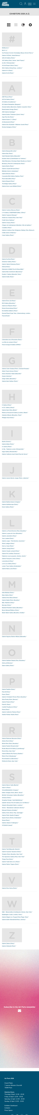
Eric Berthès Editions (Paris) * (10, 310)
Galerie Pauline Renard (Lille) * (10, 746)
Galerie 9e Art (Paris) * (8, 73)
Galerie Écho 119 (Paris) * (9, 300)
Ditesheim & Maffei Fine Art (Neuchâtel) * (13, 269)
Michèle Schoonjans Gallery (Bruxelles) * (13, 795)
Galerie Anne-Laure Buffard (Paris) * (12, 186)
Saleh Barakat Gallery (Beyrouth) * (11, 156)
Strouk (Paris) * (6, 820)
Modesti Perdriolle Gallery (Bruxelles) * (12, 607)
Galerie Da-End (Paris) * (8, 259)
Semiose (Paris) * (7, 797)
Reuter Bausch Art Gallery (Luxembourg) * (13, 748)
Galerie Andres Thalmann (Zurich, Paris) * (13, 114)
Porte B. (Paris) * (6, 704)
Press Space (8, 1110)
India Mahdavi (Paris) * (8, 592)
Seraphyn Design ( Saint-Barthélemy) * (12, 800)
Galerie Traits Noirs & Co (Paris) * (11, 861)
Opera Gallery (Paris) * (8, 665)
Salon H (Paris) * (6, 787)
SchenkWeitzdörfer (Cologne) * (10, 790)
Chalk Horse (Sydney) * (8, 220)
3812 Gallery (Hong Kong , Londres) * (12, 68)
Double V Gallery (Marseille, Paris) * (12, 274)
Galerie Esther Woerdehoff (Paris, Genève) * (14, 919)
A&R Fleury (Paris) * (7, 97)
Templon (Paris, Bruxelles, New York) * (12, 854)
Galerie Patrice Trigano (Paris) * (10, 864)
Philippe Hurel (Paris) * (8, 417)
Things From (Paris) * (8, 859)
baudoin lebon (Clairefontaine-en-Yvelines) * (14, 158)
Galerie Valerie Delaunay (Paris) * (11, 264)
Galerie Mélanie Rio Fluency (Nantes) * (12, 753)
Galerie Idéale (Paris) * (8, 444)
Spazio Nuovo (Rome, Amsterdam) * (12, 817)
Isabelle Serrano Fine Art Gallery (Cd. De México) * (16, 802)
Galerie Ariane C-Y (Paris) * (9, 119)
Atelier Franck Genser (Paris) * (10, 371)
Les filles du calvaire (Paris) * (10, 342)
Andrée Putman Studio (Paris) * (10, 714)
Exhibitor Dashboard (10, 1105)
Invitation (7, 1108)
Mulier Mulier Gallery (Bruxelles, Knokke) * (13, 612)
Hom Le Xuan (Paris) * (8, 546)
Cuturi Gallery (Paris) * (8, 235)
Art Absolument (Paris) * (8, 122)
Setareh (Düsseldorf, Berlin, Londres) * (12, 805)
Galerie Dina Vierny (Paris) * (9, 888)
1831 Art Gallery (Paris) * (8, 58)
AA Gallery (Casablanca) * (9, 102)
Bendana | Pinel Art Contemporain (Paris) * (13, 163)
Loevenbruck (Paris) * (8, 561)
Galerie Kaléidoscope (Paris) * (10, 504)
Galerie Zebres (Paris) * (8, 943)
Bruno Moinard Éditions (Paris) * (11, 610)
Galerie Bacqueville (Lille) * (9, 151)
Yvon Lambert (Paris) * (8, 538)
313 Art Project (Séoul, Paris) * (10, 65)
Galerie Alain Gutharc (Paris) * (10, 381)
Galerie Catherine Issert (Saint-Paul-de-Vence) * (15, 454)
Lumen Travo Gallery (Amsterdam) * (12, 566)
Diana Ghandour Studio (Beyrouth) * (12, 373)
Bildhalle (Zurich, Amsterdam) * (10, 171)
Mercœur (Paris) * (7, 605)
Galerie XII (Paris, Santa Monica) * (11, 55)
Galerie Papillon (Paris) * (9, 689)
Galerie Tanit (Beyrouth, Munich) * (11, 849)
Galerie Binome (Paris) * (8, 173)
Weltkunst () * (5, 48)
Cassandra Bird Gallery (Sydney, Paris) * (13, 176)
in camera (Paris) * (7, 446)
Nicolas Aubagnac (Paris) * (9, 127)
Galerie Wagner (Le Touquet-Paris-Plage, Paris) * (15, 917)
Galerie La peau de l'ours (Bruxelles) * (12, 533)
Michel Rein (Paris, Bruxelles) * (10, 743)
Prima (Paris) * (6, 709)
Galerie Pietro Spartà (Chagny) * (11, 815)
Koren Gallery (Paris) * (8, 507)
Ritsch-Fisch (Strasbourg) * (9, 756)
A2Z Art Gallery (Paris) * (8, 99)
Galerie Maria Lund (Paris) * (9, 568)
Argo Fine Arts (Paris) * (8, 117)
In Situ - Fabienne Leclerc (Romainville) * (13, 449)
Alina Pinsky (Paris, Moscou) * (10, 699)
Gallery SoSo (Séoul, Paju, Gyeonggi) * (12, 812)
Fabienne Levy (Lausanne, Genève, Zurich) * (14, 556)
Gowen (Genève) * (7, 376)
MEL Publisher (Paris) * (8, 602)
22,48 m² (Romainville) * (8, 63)
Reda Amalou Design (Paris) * (10, 109)
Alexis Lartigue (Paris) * (8, 543)
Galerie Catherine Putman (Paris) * (11, 712)
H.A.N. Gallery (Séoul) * (8, 407)
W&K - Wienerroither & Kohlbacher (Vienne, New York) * (17, 912)
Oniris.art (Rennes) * (7, 663)
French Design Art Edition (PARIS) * (11, 344)
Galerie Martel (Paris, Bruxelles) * (11, 600)
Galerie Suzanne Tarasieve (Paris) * (12, 851)
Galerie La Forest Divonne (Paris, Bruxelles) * (14, 531)
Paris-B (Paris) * (6, 692)
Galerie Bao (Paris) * (7, 153)
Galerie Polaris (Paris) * (8, 702)
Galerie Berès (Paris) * (8, 166)
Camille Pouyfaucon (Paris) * (10, 707)
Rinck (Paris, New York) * (9, 751)
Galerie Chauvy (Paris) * (8, 222)
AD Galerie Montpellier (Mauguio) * (11, 104)
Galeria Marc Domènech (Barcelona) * (12, 271)
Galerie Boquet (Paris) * (8, 181)
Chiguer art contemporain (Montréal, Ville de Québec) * (17, 225)
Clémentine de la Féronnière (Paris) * (12, 339)
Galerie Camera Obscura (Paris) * (11, 210)
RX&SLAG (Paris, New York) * (10, 761)
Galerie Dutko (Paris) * (8, 276)
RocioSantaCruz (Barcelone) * (10, 758)
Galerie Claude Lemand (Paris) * (11, 551)
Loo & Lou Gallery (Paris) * (9, 563)
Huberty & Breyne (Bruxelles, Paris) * (12, 415)
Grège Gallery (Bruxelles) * (9, 378)
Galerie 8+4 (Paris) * (7, 70)
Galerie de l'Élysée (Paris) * (9, 305)
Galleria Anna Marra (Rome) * (10, 597)
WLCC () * (5, 50)
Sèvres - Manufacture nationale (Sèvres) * (13, 807)
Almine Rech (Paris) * (8, 741)
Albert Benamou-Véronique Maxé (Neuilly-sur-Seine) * (17, 161)
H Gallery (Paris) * (7, 405)
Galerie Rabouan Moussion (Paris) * (12, 738)
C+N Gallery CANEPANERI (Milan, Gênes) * (14, 212)
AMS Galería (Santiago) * (9, 112)
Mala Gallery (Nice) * (7, 595)
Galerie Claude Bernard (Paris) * (11, 168)
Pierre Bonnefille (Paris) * (9, 178)
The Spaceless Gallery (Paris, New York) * (13, 856)
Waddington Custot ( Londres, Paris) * (12, 914)
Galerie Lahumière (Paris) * (9, 536)
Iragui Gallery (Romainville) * (10, 451)
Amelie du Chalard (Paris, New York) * (12, 217)
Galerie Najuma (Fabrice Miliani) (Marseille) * (14, 636)
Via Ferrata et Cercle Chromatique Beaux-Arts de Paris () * (18, 53)
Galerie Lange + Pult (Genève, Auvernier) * (13, 541)
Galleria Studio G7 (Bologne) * (10, 823)
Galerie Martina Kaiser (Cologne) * (11, 502)
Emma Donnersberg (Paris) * (10, 308)
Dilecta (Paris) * (6, 266)
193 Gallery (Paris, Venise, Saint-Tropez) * (13, 60)
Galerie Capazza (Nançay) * (9, 215)
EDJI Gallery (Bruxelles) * (9, 303)
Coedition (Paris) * (7, 227)
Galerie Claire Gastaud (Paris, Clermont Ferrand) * (15, 368)
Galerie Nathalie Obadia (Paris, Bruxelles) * (14, 660)
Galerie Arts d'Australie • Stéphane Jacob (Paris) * (15, 124)
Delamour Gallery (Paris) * (9, 261)
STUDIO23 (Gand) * (7, 825)
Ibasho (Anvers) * (6, 441)
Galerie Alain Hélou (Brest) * (9, 410)
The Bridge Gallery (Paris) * (9, 183)
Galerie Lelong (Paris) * (8, 548)
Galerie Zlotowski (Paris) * (9, 946)
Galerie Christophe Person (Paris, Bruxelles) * (14, 697)
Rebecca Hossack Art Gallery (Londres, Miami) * (15, 412)
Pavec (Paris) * (6, 694)
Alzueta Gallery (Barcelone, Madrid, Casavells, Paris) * (17, 107)
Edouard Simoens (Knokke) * (10, 810)
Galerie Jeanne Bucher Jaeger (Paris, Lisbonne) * (15, 478)
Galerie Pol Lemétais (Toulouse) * (11, 553)
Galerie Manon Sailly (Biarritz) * (10, 785)
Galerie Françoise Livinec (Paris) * (11, 558)
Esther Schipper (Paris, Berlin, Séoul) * (12, 792)
